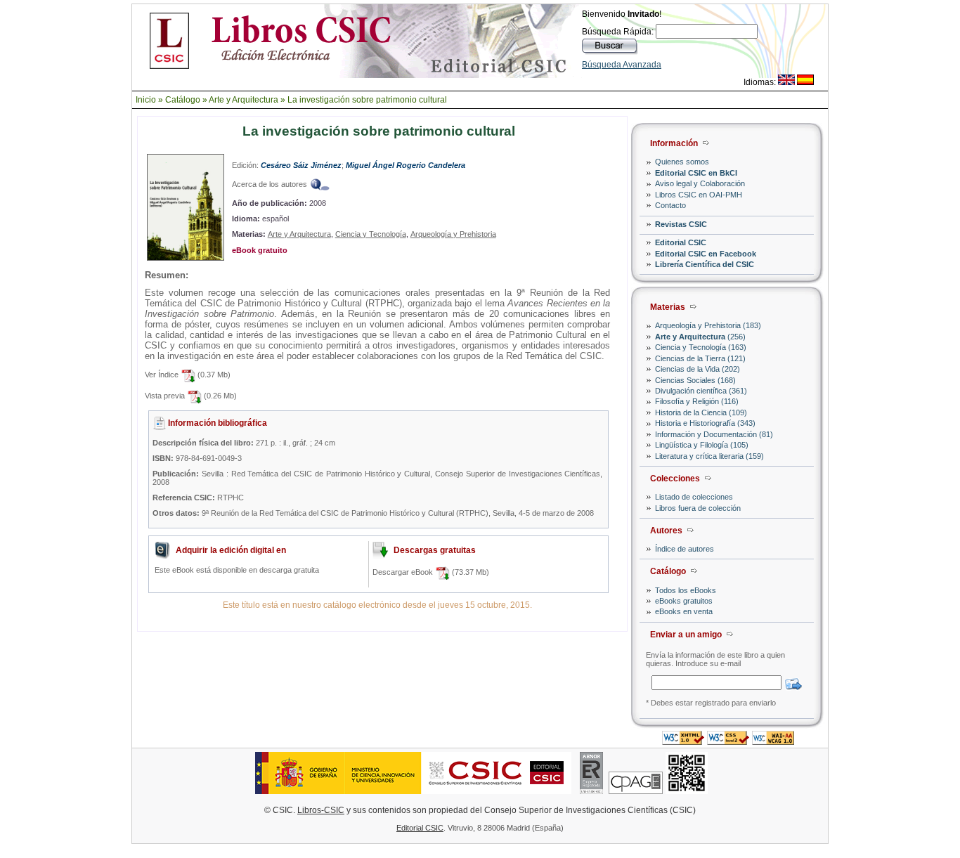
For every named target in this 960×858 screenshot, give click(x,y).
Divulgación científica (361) (701, 390)
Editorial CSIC (680, 242)
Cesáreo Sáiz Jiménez (301, 165)
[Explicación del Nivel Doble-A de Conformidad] (773, 741)
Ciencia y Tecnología (370, 234)
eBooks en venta (684, 611)
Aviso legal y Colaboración (700, 183)
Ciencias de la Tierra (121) (700, 358)
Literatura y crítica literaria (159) (709, 456)
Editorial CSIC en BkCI (696, 173)
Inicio (146, 100)
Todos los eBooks (685, 590)
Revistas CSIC (681, 224)
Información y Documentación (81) (714, 434)
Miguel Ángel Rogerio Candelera (405, 165)
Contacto (670, 205)
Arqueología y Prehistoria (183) (708, 325)
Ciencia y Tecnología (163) (700, 347)
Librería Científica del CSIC (704, 264)
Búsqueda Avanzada (621, 65)
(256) (700, 336)
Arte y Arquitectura (243, 100)
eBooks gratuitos (684, 601)
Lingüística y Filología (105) (701, 445)
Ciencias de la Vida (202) (697, 369)
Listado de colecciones (694, 497)
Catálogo (182, 100)
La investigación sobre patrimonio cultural (367, 100)
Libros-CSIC (320, 810)
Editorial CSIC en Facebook (705, 253)
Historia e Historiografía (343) (705, 423)
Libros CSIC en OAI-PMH (698, 194)
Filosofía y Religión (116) (697, 401)
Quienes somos (682, 161)
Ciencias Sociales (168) (695, 380)
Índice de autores (684, 549)
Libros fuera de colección (698, 508)
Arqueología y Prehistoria (453, 234)
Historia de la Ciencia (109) (701, 412)
